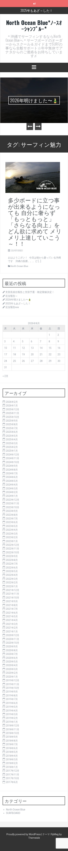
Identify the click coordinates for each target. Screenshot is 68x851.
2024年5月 (12, 481)
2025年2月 (12, 447)
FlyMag (55, 834)
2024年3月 (12, 488)
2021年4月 (12, 620)
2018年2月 (12, 763)
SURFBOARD (13, 813)
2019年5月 (12, 706)
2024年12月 (12, 454)
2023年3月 (12, 533)
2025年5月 (12, 435)
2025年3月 (12, 443)
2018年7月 (12, 744)
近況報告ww (12, 307)
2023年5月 (12, 526)
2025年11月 (12, 413)
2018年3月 (12, 759)
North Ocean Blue (19, 266)
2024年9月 (12, 465)
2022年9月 (12, 556)
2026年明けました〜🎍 (34, 100)
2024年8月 (12, 469)
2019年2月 (12, 718)
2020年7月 (12, 654)
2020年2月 (12, 672)
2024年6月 (12, 477)
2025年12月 (12, 409)
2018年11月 (12, 729)
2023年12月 (12, 499)
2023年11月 (12, 503)
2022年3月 (12, 578)
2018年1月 (12, 767)
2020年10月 (12, 642)
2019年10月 (12, 688)
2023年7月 (12, 518)
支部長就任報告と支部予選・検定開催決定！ (29, 292)
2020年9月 (12, 646)
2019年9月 (12, 691)
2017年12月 (12, 770)
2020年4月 (12, 665)
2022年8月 (12, 560)
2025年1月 (12, 450)
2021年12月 (12, 590)
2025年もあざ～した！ (37, 10)
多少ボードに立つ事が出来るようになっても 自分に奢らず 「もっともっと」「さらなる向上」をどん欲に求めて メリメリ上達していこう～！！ (35, 221)
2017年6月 (12, 782)
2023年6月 (12, 522)
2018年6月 (12, 748)
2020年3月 (12, 669)
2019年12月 (12, 680)
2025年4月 (12, 439)
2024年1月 (12, 495)
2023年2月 (12, 537)
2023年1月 (12, 541)
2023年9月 (12, 511)
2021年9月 (12, 601)
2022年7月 (12, 563)
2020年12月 (12, 635)
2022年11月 (12, 548)
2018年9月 (12, 736)
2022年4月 (12, 575)
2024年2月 (12, 492)
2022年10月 (12, 552)
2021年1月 (12, 631)
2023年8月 (12, 514)
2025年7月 (12, 428)
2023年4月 (12, 529)
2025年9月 (12, 420)
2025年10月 (12, 417)
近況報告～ (11, 296)
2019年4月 (12, 710)
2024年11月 (12, 458)
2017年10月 (12, 778)
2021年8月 (12, 605)
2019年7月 (12, 699)
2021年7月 (12, 608)
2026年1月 (12, 405)
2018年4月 (12, 755)
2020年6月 (12, 657)
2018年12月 (12, 725)
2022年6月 (12, 567)
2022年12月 (12, 544)
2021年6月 (12, 612)
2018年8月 (12, 740)
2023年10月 (12, 507)
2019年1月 (12, 721)
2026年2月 (12, 401)
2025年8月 (12, 424)
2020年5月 (12, 661)
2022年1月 (12, 586)
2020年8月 (12, 650)
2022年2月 (12, 582)
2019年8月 (12, 695)
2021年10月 (12, 597)
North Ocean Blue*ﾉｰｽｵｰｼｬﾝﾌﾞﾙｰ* (34, 25)
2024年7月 (12, 473)
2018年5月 (12, 751)
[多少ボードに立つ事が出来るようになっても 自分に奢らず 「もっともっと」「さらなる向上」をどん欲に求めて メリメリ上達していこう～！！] (32, 177)
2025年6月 (12, 432)
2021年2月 (12, 627)
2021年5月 (12, 616)
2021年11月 (12, 593)
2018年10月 (12, 733)
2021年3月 (12, 624)
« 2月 (5, 376)
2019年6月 (12, 703)
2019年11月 (12, 684)
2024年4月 (12, 484)
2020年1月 (12, 676)
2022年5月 (12, 571)
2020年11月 (12, 639)
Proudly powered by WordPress (23, 834)
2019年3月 (12, 714)
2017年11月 (12, 774)
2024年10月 (12, 462)
